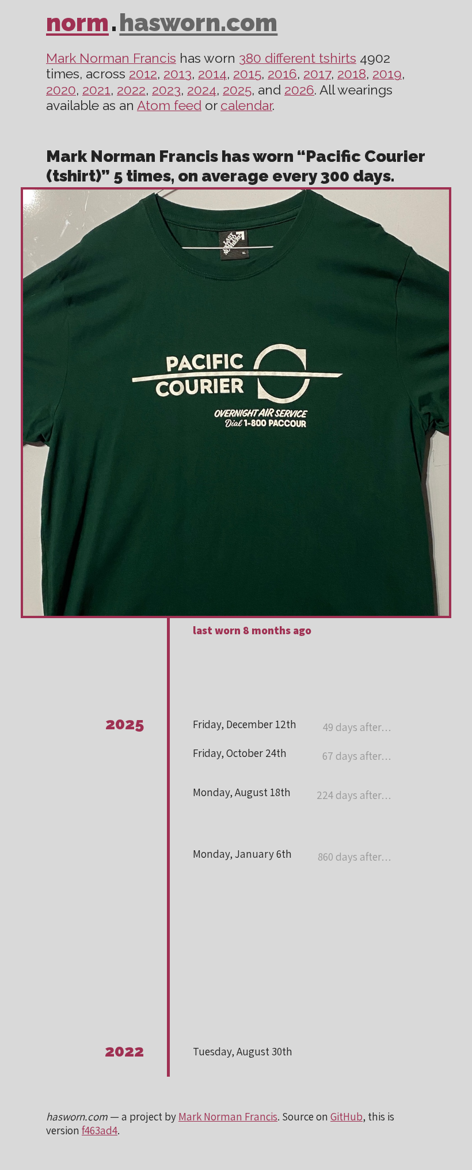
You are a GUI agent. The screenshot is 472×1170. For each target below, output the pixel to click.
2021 (96, 89)
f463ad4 (99, 1130)
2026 (299, 89)
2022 (131, 89)
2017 (317, 73)
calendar (246, 105)
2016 (282, 73)
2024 (201, 89)
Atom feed (169, 105)
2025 (237, 89)
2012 (143, 73)
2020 (61, 89)
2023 (166, 89)
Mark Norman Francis (111, 58)
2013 (177, 73)
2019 (387, 73)
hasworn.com (198, 23)
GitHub (346, 1116)
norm (77, 23)
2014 (212, 73)
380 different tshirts (297, 58)
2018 (351, 73)
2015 (247, 73)
